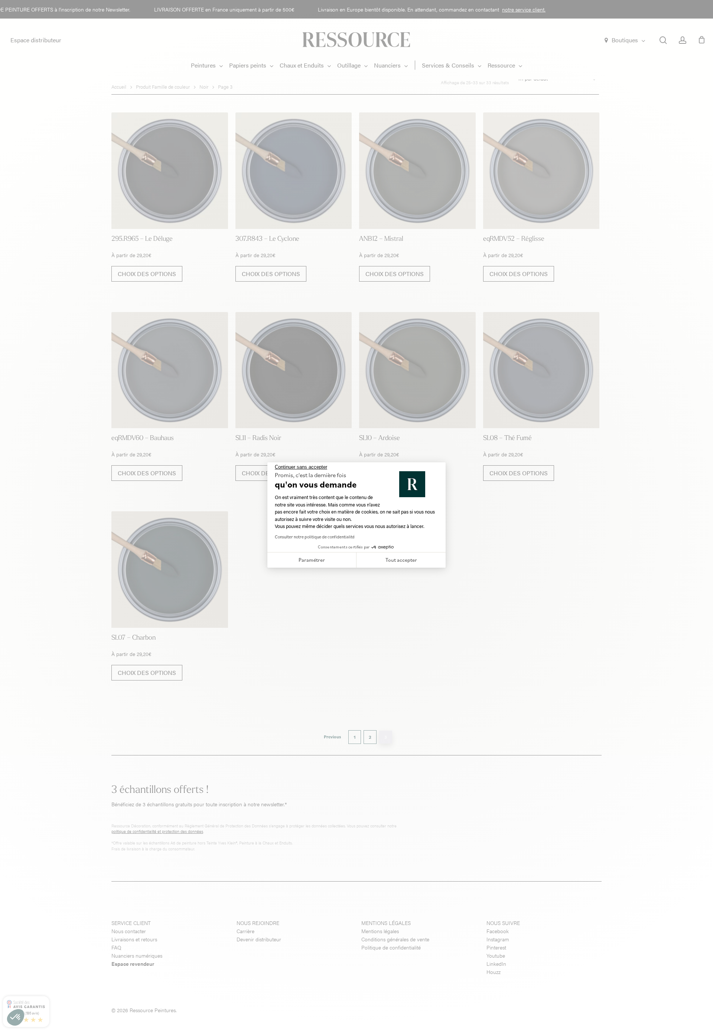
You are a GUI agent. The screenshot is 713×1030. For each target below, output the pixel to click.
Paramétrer (312, 560)
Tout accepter (401, 560)
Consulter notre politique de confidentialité (315, 536)
